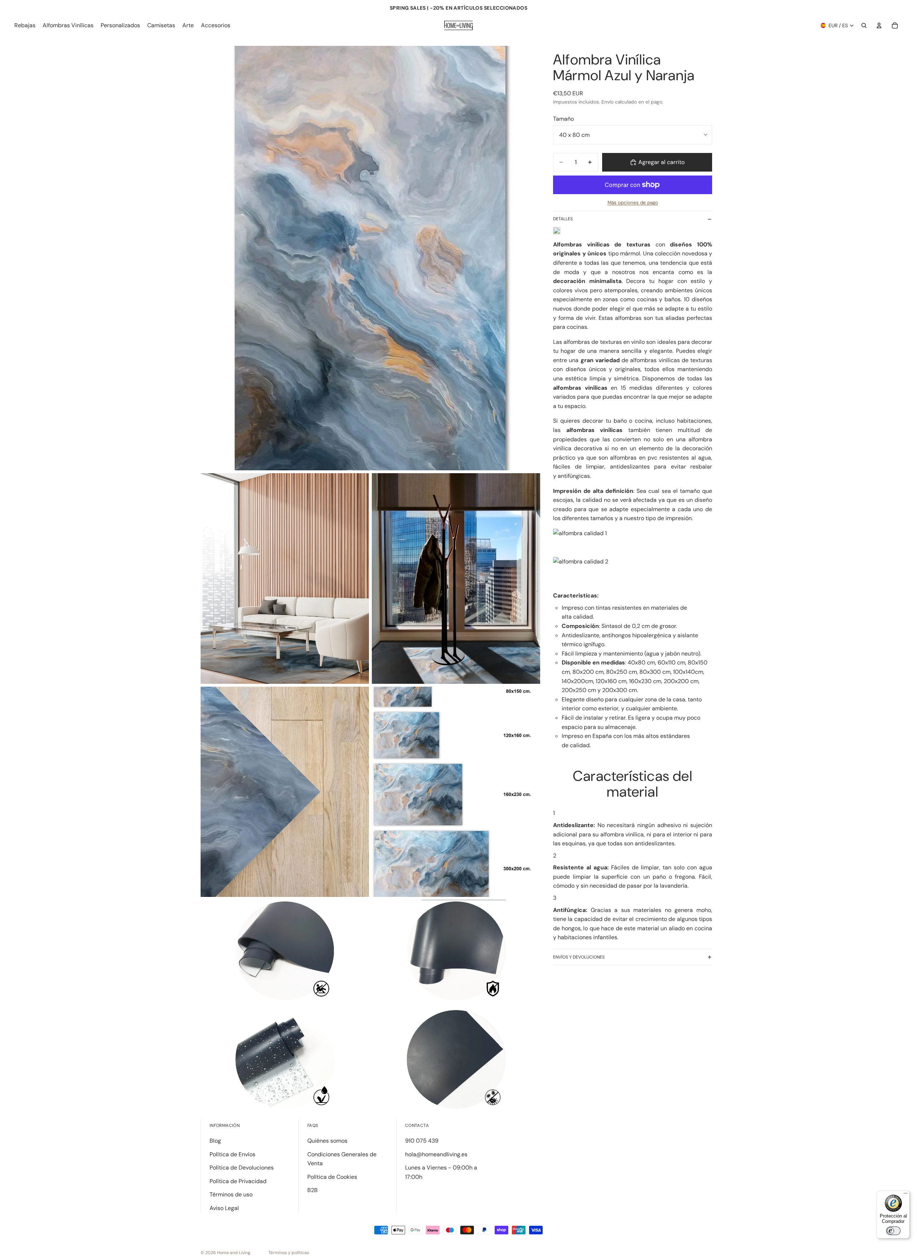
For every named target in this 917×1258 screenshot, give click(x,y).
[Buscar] (864, 25)
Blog (215, 1140)
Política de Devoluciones (242, 1167)
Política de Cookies (332, 1177)
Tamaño (563, 119)
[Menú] (905, 1195)
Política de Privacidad (238, 1181)
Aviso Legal (224, 1208)
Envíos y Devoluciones (579, 957)
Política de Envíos (232, 1154)
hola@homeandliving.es (436, 1154)
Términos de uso (231, 1194)
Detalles (563, 219)
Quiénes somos (327, 1140)
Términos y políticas (288, 1252)
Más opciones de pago (633, 203)
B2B (312, 1190)
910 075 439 (421, 1140)
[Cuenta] (879, 25)
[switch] (893, 1230)
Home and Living (233, 1252)
